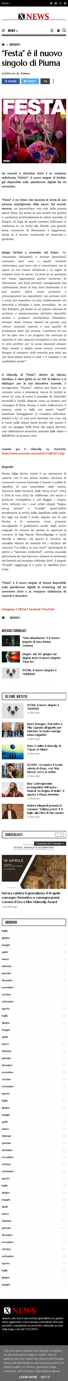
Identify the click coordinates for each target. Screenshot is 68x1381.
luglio (5, 930)
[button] (6, 3)
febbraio (6, 966)
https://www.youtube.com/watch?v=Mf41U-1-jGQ (33, 453)
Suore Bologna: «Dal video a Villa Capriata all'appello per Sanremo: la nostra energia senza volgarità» (44, 729)
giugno (6, 937)
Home (5, 3)
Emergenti (14, 44)
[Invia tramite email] (45, 81)
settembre (8, 1001)
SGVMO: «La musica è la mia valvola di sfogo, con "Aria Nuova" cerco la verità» (44, 768)
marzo (5, 959)
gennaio (6, 973)
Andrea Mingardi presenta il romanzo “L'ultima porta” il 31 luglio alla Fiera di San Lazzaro (45, 809)
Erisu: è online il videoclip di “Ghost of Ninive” (44, 747)
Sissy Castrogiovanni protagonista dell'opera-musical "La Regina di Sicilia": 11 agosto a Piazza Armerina (45, 789)
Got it (45, 1377)
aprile (5, 952)
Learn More (28, 1377)
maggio (6, 945)
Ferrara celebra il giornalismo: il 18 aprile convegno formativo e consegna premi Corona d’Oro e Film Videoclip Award (31, 897)
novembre (7, 987)
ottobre (6, 994)
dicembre (7, 980)
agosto (6, 1008)
